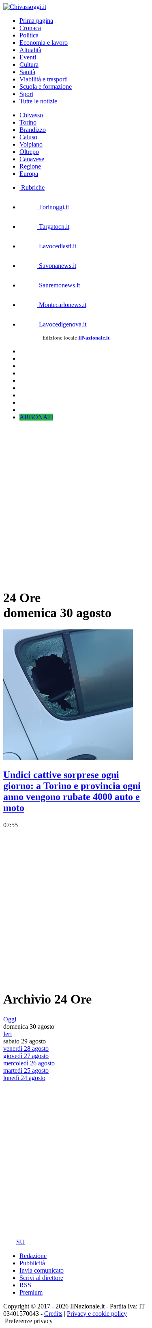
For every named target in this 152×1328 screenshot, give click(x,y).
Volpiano (31, 144)
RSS (25, 1285)
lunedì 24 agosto (24, 1077)
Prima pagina (36, 20)
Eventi (27, 57)
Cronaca (30, 27)
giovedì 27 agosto (26, 1055)
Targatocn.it (53, 226)
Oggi (9, 1019)
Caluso (28, 137)
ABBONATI (36, 417)
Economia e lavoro (43, 42)
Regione (30, 166)
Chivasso (31, 115)
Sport (26, 93)
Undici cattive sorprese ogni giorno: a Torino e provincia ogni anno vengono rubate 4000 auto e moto (72, 791)
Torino (27, 122)
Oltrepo (29, 151)
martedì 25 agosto (26, 1070)
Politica (29, 35)
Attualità (30, 49)
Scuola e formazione (45, 86)
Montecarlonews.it (61, 304)
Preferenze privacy (29, 1320)
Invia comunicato (41, 1270)
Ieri (7, 1033)
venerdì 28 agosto (26, 1048)
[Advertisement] (76, 503)
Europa (28, 173)
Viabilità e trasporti (43, 79)
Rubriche (32, 187)
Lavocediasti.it (56, 246)
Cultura (29, 64)
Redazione (33, 1255)
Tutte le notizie (38, 101)
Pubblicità (32, 1263)
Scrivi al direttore (41, 1277)
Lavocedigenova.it (61, 324)
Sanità (27, 71)
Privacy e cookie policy (97, 1313)
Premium (31, 1292)
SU (20, 1241)
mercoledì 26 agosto (29, 1063)
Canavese (31, 159)
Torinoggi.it (53, 207)
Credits (53, 1313)
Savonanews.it (56, 265)
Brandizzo (32, 129)
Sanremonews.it (58, 285)
